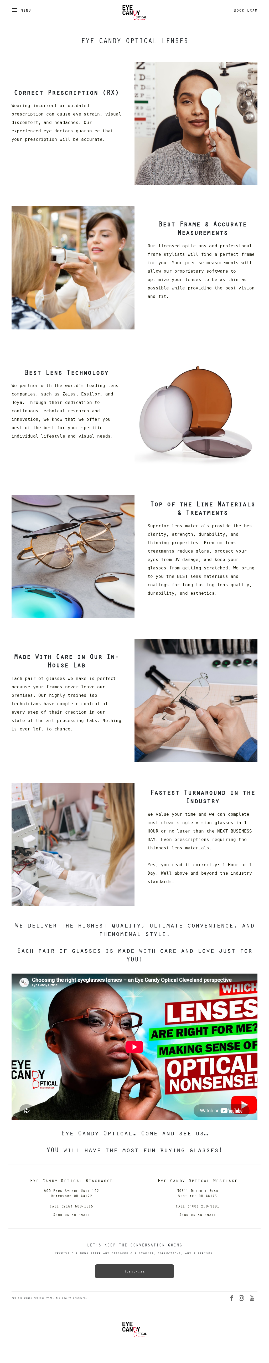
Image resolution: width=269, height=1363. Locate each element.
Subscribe (134, 1271)
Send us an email (71, 1214)
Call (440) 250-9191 (197, 1206)
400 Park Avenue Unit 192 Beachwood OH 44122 (71, 1193)
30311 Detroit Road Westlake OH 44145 (197, 1193)
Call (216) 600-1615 (71, 1206)
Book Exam (245, 10)
